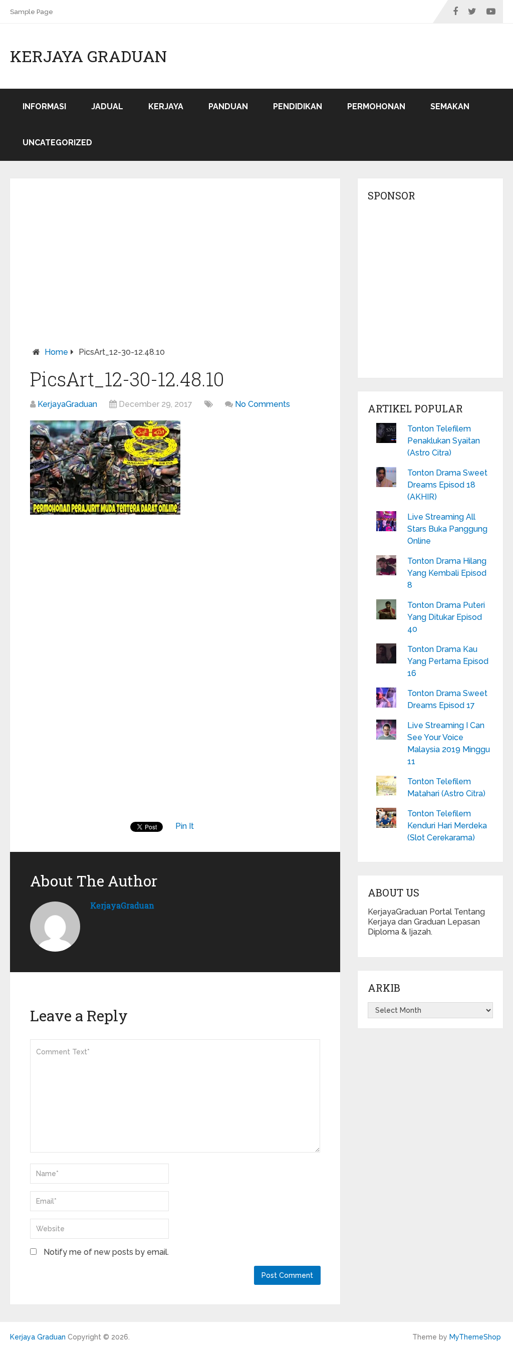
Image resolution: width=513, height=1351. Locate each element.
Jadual (107, 106)
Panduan (228, 106)
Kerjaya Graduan (88, 56)
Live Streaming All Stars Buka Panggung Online (447, 529)
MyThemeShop (475, 1337)
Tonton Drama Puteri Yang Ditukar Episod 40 (446, 617)
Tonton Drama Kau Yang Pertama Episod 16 (447, 661)
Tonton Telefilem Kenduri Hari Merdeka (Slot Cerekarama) (447, 825)
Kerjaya (165, 106)
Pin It (184, 826)
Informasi (44, 106)
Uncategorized (57, 142)
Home (56, 352)
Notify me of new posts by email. (106, 1252)
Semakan (449, 106)
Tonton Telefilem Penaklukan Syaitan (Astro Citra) (443, 441)
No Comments (262, 404)
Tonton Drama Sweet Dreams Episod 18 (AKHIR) (447, 485)
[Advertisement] (175, 272)
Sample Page (31, 12)
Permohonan (376, 106)
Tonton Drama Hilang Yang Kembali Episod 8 (446, 573)
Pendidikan (297, 106)
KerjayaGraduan (67, 404)
